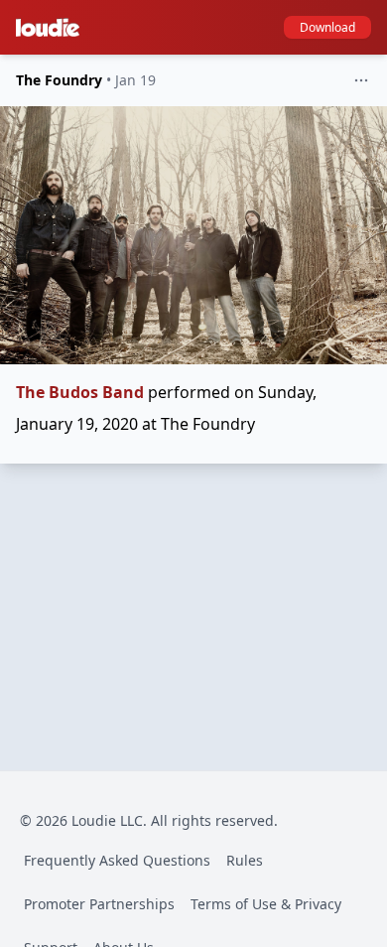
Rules (244, 860)
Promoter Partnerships (99, 903)
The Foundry (59, 79)
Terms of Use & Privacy (266, 903)
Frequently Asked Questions (117, 860)
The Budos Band (80, 392)
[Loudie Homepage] (51, 28)
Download (327, 27)
